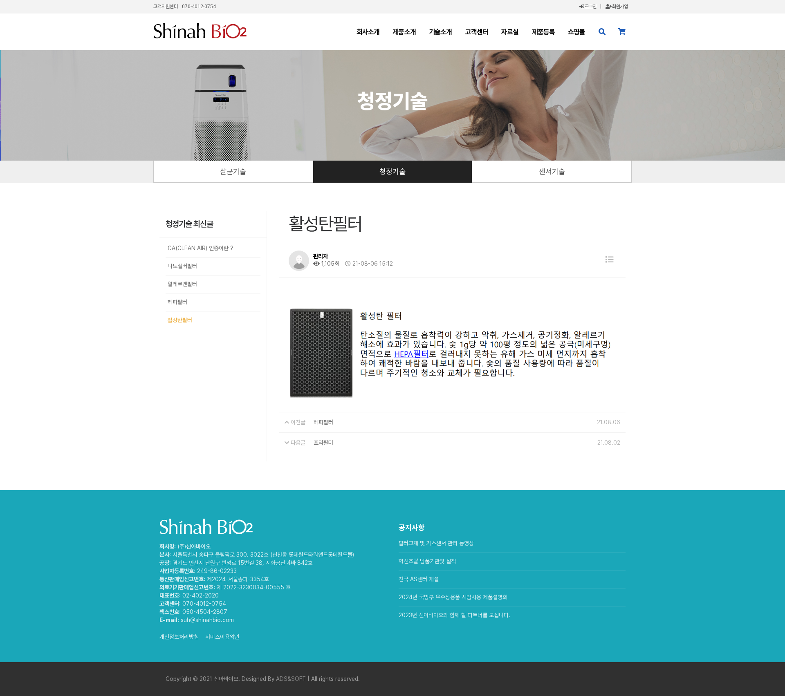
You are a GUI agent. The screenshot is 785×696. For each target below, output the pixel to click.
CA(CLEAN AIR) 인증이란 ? (200, 248)
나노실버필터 (182, 266)
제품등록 (543, 32)
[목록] (609, 260)
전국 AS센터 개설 (419, 579)
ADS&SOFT (291, 679)
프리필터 (323, 442)
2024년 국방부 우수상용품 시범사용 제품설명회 (453, 597)
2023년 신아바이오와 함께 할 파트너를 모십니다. (454, 615)
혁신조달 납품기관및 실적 (427, 561)
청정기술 (392, 171)
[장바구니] (622, 31)
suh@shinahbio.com (207, 620)
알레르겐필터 (182, 284)
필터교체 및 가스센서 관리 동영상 (436, 543)
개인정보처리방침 (179, 636)
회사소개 (368, 32)
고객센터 (477, 32)
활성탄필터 (180, 320)
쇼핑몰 (576, 32)
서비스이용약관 (222, 636)
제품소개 (404, 32)
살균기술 (233, 171)
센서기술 (552, 171)
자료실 (509, 32)
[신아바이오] (200, 30)
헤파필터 (177, 302)
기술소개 (440, 32)
